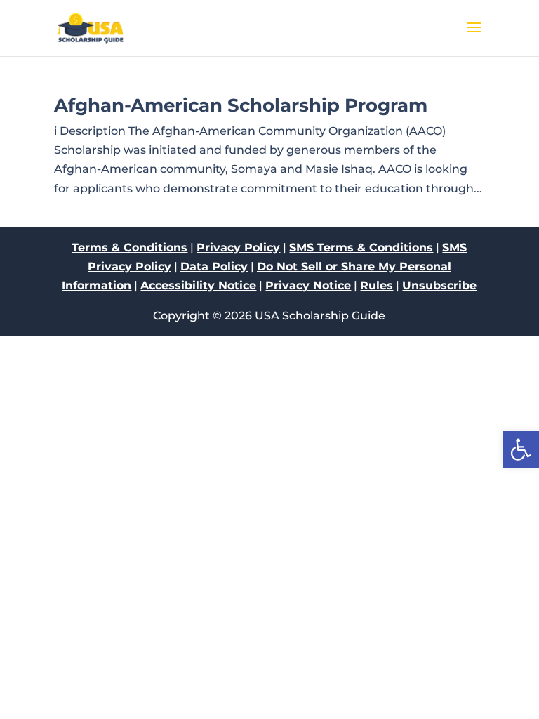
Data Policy (214, 266)
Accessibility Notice (198, 285)
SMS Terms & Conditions (361, 247)
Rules (376, 285)
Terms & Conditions (129, 247)
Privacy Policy (238, 247)
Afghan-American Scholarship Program (240, 105)
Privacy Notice (308, 285)
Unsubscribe (439, 285)
